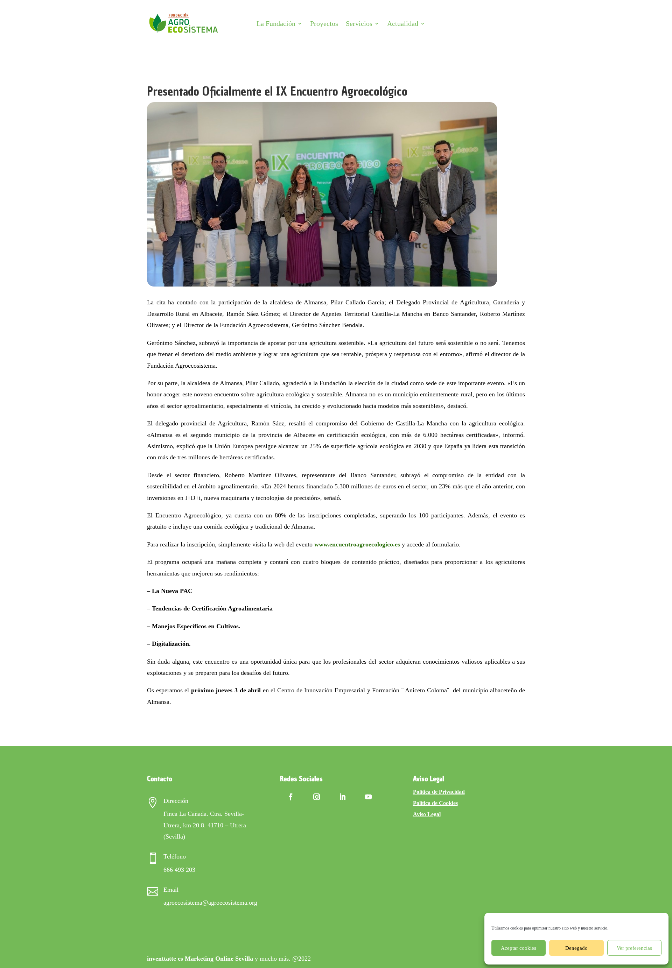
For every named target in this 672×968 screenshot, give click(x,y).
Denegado (576, 948)
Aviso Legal (427, 814)
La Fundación (276, 23)
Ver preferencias (634, 948)
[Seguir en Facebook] (291, 797)
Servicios (359, 23)
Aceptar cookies (518, 948)
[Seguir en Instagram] (317, 797)
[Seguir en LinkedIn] (342, 797)
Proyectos (324, 23)
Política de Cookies (435, 803)
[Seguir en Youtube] (368, 797)
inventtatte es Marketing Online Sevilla (200, 958)
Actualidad (402, 23)
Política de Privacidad (439, 792)
